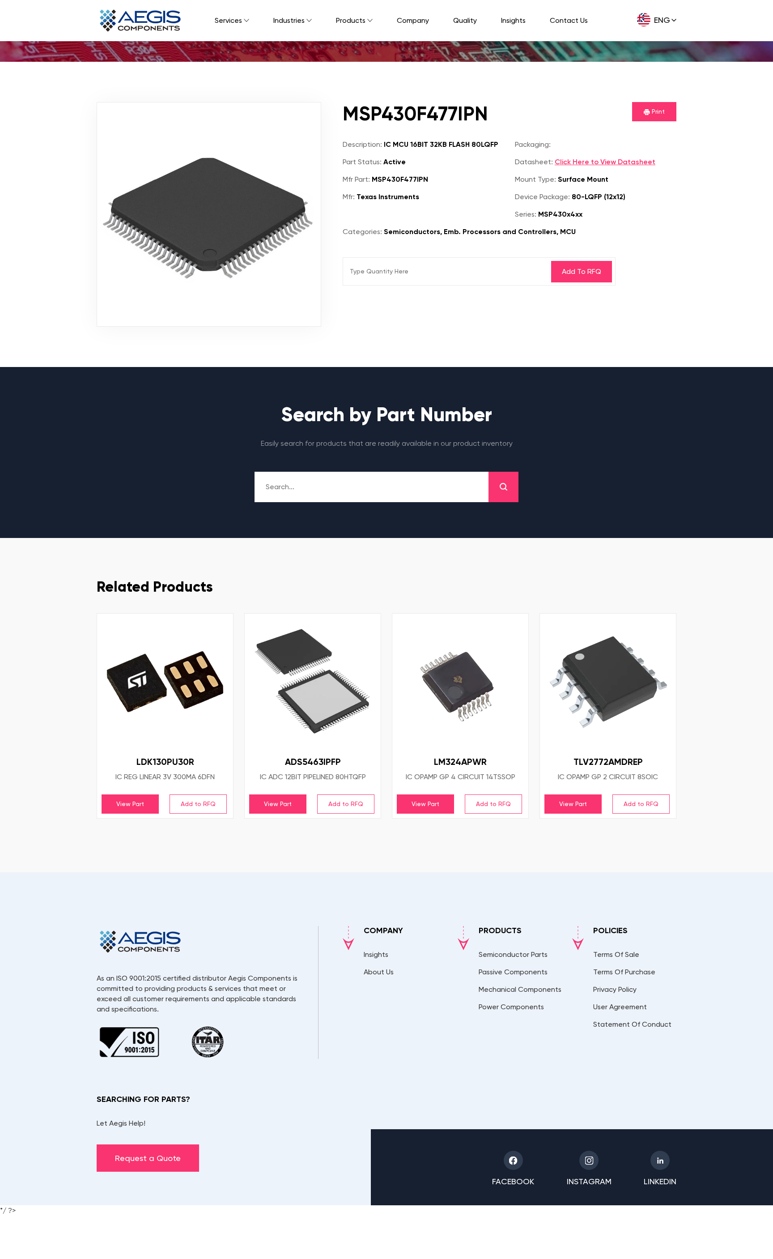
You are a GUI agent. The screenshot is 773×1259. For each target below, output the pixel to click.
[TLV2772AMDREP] (607, 681)
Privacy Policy (615, 989)
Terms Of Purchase (624, 972)
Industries (289, 20)
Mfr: (349, 196)
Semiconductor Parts (513, 954)
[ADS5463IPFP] (312, 681)
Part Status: (362, 162)
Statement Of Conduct (632, 1024)
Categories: (362, 231)
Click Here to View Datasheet (605, 162)
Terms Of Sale (616, 954)
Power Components (511, 1007)
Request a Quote (148, 1158)
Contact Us (569, 20)
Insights (513, 20)
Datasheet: (534, 162)
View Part (130, 803)
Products (350, 20)
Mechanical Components (520, 989)
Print (657, 111)
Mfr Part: (356, 179)
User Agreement (620, 1007)
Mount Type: (535, 179)
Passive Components (513, 972)
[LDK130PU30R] (165, 681)
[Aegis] (140, 20)
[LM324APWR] (460, 681)
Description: (362, 144)
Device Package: (542, 196)
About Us (379, 972)
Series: (525, 214)
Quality (465, 20)
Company (413, 20)
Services (228, 20)
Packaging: (533, 144)
